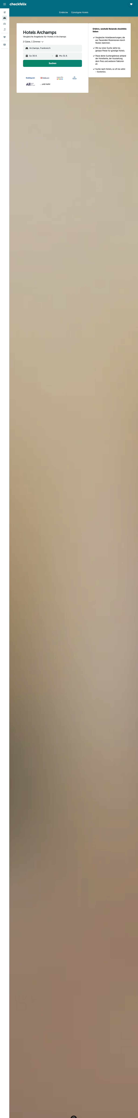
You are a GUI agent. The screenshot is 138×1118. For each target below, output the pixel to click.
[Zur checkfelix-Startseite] (18, 4)
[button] (5, 4)
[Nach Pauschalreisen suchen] (4, 29)
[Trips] (4, 37)
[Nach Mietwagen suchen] (4, 23)
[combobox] (33, 41)
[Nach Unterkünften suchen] (4, 18)
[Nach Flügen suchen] (4, 12)
